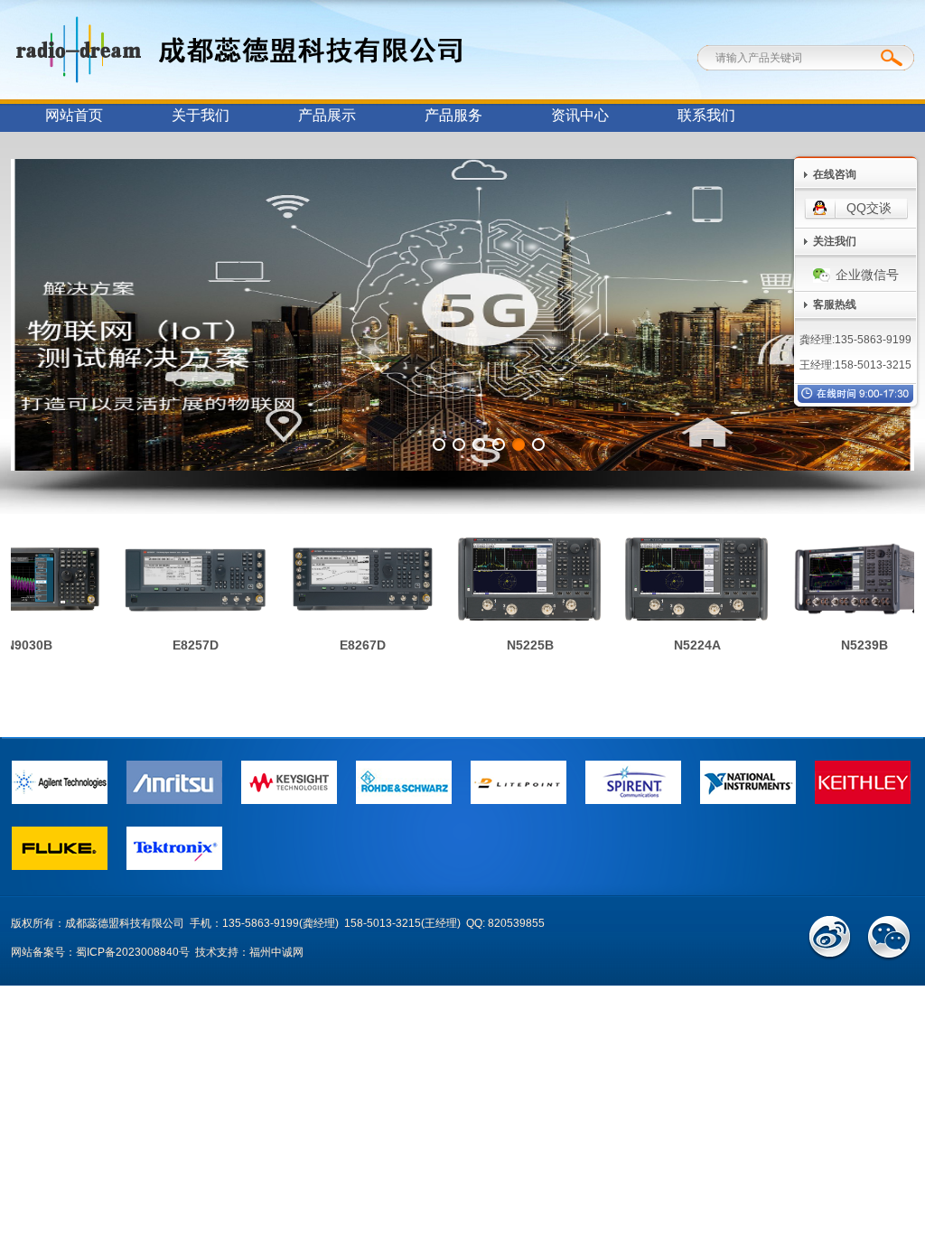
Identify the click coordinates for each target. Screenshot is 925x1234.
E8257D (177, 645)
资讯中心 (580, 115)
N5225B (512, 645)
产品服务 (453, 115)
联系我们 (706, 115)
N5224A (679, 645)
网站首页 (74, 115)
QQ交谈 (869, 208)
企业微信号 (867, 274)
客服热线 (834, 304)
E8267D (345, 645)
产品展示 (327, 115)
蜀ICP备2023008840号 (133, 952)
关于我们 (200, 115)
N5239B (846, 645)
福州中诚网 (276, 952)
